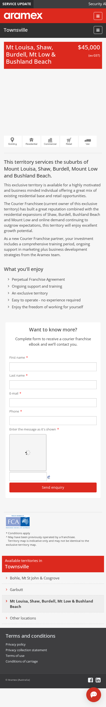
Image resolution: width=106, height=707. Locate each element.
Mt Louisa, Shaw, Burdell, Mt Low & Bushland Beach (51, 604)
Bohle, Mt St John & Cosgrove (34, 577)
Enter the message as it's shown (34, 429)
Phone (15, 411)
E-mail (15, 393)
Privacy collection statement (26, 650)
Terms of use (15, 655)
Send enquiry (53, 487)
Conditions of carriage (22, 661)
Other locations (23, 618)
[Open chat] (93, 694)
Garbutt (16, 589)
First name (18, 357)
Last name (18, 375)
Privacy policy (16, 644)
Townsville (16, 30)
